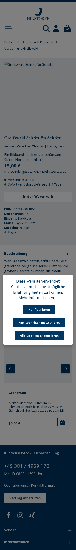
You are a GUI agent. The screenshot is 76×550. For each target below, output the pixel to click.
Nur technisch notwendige (39, 322)
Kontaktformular (44, 485)
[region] (38, 95)
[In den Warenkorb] (62, 422)
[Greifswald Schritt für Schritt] (38, 95)
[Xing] (32, 516)
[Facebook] (8, 516)
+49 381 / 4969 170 (26, 466)
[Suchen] (46, 28)
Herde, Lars (55, 146)
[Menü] (8, 28)
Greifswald (17, 393)
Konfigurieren (39, 309)
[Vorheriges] (10, 368)
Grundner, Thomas (30, 146)
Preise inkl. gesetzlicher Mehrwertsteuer (36, 171)
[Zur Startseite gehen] (38, 12)
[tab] (37, 265)
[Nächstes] (65, 368)
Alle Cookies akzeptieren (39, 335)
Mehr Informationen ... (38, 297)
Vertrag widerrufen (25, 498)
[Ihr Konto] (56, 28)
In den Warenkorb (38, 196)
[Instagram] (20, 516)
